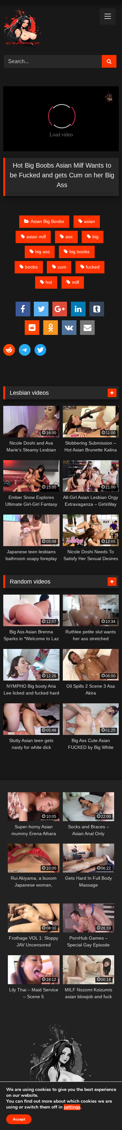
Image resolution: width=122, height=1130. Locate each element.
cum (62, 266)
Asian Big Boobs (47, 221)
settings (72, 1107)
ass (69, 236)
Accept (19, 1119)
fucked (93, 266)
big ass (42, 251)
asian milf (36, 236)
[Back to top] (102, 1110)
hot (49, 282)
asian (89, 221)
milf (75, 282)
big (95, 236)
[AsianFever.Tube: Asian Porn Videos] (50, 29)
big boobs (79, 251)
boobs (31, 266)
